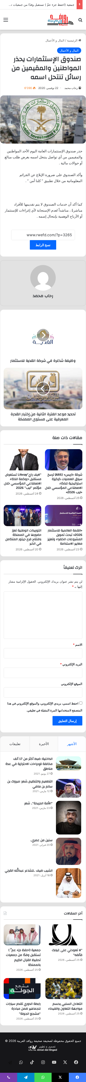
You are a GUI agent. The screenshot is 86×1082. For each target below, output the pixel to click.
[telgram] (10, 1062)
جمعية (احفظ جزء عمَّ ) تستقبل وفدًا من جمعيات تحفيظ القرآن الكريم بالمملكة (23, 957)
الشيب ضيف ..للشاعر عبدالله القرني (29, 871)
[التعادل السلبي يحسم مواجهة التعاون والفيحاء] (63, 988)
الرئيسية (72, 40)
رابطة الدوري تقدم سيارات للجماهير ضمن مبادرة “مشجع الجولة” (23, 1009)
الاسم (77, 644)
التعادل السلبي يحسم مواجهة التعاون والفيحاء (65, 1006)
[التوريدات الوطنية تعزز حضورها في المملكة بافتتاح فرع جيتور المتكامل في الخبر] (22, 515)
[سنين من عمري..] (68, 851)
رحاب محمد (71, 88)
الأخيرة (44, 744)
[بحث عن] (80, 21)
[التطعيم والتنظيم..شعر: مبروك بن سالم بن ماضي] (68, 788)
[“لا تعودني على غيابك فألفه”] (63, 934)
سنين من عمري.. (41, 840)
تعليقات (14, 744)
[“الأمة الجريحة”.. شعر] (68, 817)
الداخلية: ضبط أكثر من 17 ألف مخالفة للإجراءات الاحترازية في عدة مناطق (29, 764)
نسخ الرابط (43, 245)
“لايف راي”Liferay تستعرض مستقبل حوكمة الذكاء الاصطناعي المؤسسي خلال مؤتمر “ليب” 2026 (22, 481)
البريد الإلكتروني (71, 664)
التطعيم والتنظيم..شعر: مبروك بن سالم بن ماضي (30, 784)
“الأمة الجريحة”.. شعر (38, 803)
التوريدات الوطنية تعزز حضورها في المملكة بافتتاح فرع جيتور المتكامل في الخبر (23, 537)
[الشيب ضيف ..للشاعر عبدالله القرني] (68, 883)
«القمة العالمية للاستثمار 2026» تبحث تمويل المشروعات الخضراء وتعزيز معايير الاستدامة (64, 537)
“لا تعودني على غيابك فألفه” (67, 952)
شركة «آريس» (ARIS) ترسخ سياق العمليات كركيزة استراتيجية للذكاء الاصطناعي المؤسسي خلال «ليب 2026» (63, 483)
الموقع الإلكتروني (71, 684)
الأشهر (72, 744)
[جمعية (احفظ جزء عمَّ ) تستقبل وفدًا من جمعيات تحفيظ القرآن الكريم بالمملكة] (22, 934)
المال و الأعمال (54, 40)
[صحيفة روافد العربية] (60, 20)
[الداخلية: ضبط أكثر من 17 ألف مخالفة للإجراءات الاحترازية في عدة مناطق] (68, 763)
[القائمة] (5, 21)
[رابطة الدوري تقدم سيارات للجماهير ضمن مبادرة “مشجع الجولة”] (22, 988)
